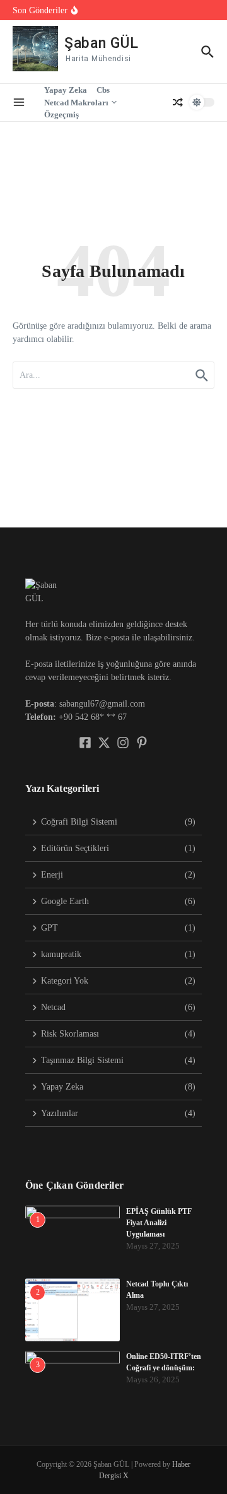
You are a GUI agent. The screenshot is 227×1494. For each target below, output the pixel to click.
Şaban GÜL (101, 43)
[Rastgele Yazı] (178, 102)
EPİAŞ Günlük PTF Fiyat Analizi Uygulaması (159, 1222)
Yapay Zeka (65, 90)
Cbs (103, 90)
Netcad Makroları (76, 102)
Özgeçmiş (61, 114)
